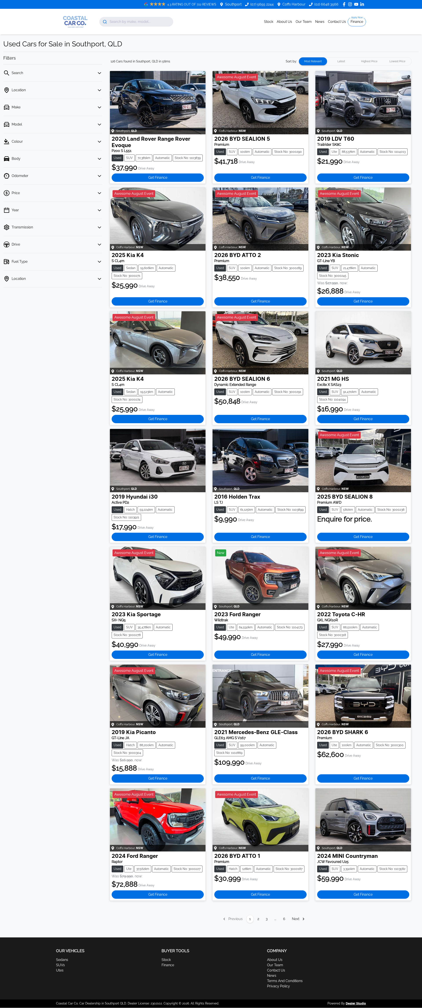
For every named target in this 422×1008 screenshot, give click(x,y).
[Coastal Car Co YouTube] (357, 4)
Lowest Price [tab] (397, 61)
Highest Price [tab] (369, 61)
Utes (60, 970)
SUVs (60, 965)
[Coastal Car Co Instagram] (351, 4)
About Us (284, 22)
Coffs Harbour (294, 4)
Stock (268, 22)
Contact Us (337, 22)
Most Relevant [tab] (313, 61)
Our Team (304, 22)
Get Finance (157, 177)
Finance (357, 22)
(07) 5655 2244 (262, 4)
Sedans (62, 960)
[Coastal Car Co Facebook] (345, 4)
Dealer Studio (356, 1003)
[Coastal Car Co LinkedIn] (363, 4)
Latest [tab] (341, 61)
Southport (233, 4)
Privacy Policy (278, 986)
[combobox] (136, 22)
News (319, 22)
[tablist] (355, 61)
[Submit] (104, 22)
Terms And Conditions (285, 981)
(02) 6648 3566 (326, 4)
